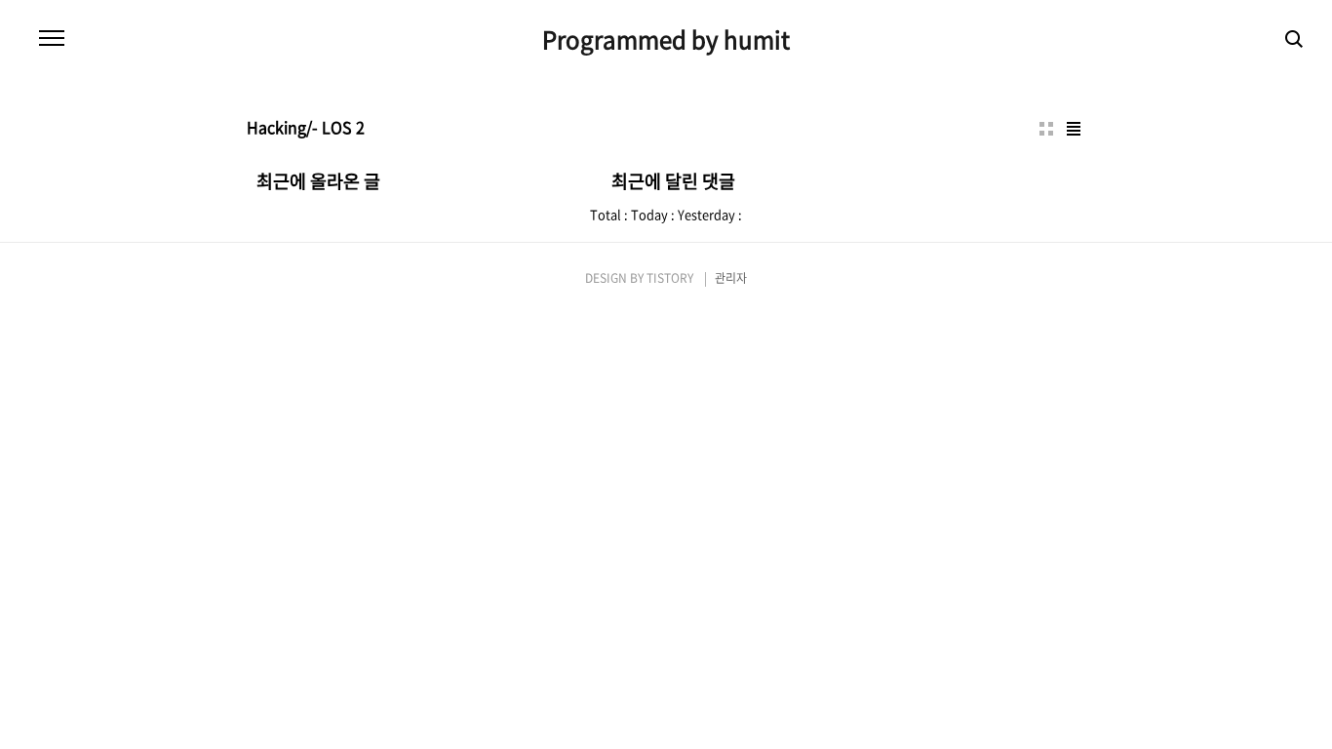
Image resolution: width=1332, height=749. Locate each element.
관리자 (731, 278)
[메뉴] (51, 39)
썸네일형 (1046, 128)
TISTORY (669, 278)
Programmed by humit (666, 39)
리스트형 (1073, 128)
